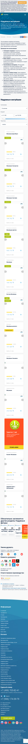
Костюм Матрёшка (11, 294)
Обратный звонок (6, 702)
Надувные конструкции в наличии (8, 682)
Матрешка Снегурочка (12, 166)
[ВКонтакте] (21, 37)
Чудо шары (3, 655)
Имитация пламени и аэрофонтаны (9, 665)
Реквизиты (3, 712)
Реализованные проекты (6, 684)
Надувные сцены (4, 663)
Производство (4, 617)
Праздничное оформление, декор (8, 638)
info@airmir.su (5, 704)
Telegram (8, 696)
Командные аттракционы (11, 228)
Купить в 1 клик (10, 158)
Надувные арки (10, 484)
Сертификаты (4, 612)
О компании (3, 610)
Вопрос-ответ (4, 625)
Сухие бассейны (4, 674)
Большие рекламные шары (7, 659)
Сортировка (4, 105)
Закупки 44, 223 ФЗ (5, 710)
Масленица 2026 (4, 640)
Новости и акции (4, 621)
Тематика (3, 121)
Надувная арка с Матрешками (11, 487)
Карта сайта (3, 631)
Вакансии (3, 629)
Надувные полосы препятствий (8, 680)
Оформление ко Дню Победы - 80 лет (9, 642)
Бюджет (3, 112)
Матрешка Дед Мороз (12, 134)
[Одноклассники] (24, 37)
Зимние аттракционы (5, 644)
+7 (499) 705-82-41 (10, 690)
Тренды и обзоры (4, 623)
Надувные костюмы (10, 388)
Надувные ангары (5, 648)
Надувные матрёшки (11, 131)
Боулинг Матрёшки (11, 454)
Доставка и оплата (6, 706)
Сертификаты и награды (8, 583)
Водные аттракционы (5, 667)
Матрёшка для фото (12, 326)
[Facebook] (23, 37)
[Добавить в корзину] (20, 154)
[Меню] (25, 15)
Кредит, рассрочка (5, 627)
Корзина (2, 714)
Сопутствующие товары (6, 678)
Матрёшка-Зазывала (12, 358)
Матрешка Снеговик (12, 198)
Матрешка (9, 390)
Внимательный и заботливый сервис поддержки (14, 588)
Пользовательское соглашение (8, 741)
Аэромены (9, 356)
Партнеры (3, 619)
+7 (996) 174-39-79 (10, 698)
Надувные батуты (5, 669)
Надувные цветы (4, 661)
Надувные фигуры (10, 260)
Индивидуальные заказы (6, 657)
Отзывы (2, 615)
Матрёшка (9, 262)
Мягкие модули (4, 672)
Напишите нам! (4, 570)
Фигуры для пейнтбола (6, 676)
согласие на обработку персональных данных (9, 3)
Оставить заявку (14, 447)
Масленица (9, 324)
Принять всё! (22, 2)
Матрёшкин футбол (12, 230)
